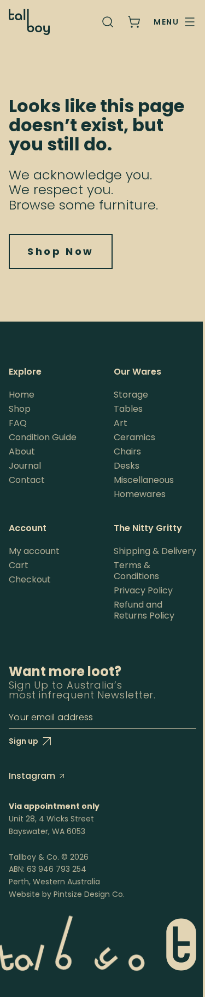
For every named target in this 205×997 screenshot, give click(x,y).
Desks (126, 465)
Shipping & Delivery (155, 551)
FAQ (18, 423)
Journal (25, 465)
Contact (27, 480)
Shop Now (60, 251)
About (22, 451)
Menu (166, 21)
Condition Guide (43, 437)
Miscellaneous (144, 480)
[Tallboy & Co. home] (29, 22)
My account (34, 551)
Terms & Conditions (136, 570)
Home (21, 394)
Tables (128, 409)
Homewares (140, 494)
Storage (131, 394)
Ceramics (134, 437)
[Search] (107, 21)
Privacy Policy (143, 590)
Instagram (32, 775)
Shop (20, 409)
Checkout (30, 579)
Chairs (127, 451)
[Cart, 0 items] (133, 21)
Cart (18, 565)
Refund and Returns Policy (144, 610)
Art (120, 423)
